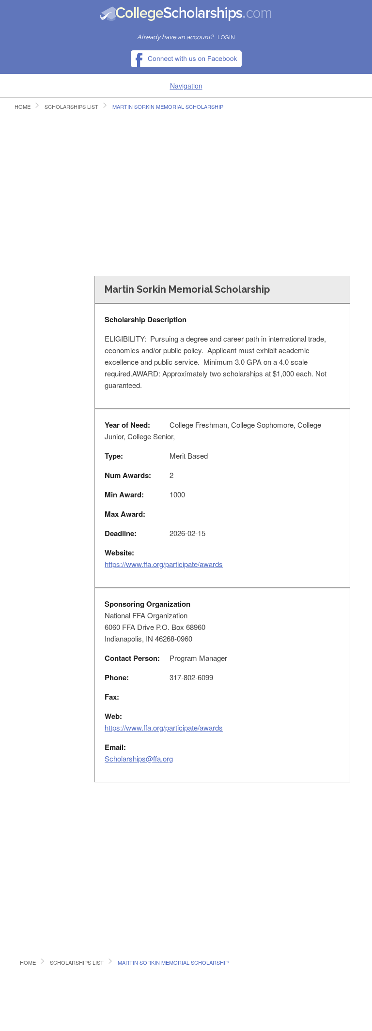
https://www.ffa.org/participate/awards (164, 564)
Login (226, 37)
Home (23, 106)
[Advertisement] (186, 196)
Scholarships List (71, 106)
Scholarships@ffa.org (139, 758)
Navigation (186, 85)
